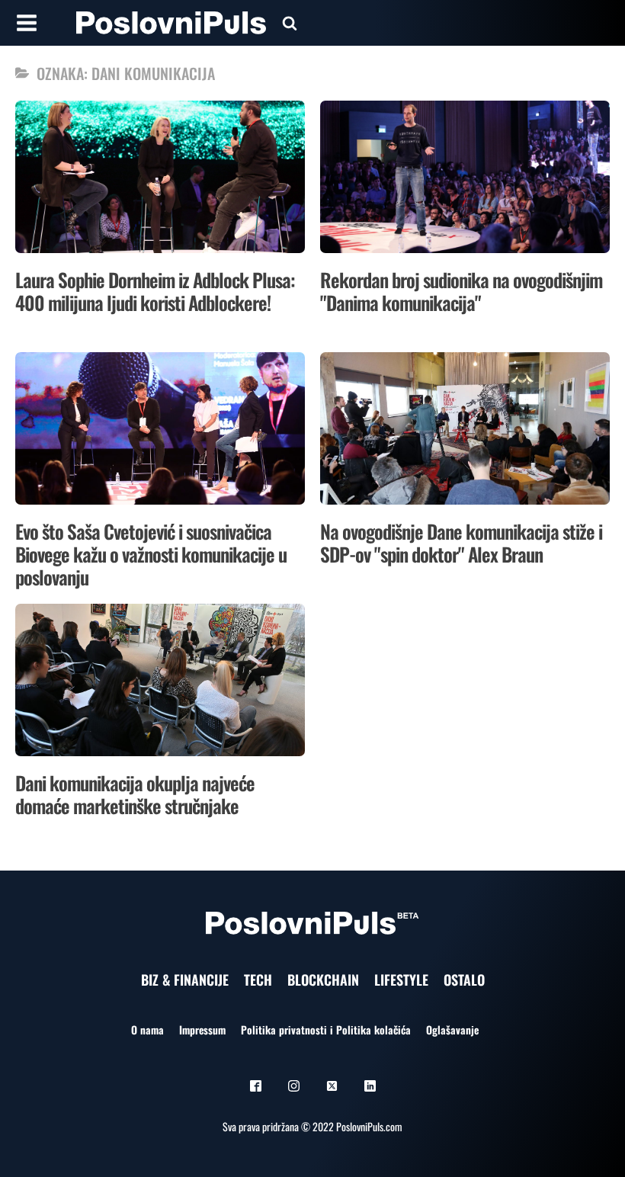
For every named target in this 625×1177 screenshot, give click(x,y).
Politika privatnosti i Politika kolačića (326, 1029)
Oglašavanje (452, 1029)
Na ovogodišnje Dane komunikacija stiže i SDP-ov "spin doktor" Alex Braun (461, 542)
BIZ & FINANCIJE (185, 979)
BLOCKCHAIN (323, 979)
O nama (147, 1029)
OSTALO (464, 979)
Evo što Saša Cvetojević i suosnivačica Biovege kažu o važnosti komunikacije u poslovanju (151, 554)
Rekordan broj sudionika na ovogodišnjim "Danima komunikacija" (461, 290)
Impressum (202, 1029)
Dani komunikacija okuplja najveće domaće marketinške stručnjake (135, 793)
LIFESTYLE (401, 979)
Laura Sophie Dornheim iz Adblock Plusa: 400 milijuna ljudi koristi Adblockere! (155, 290)
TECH (258, 979)
